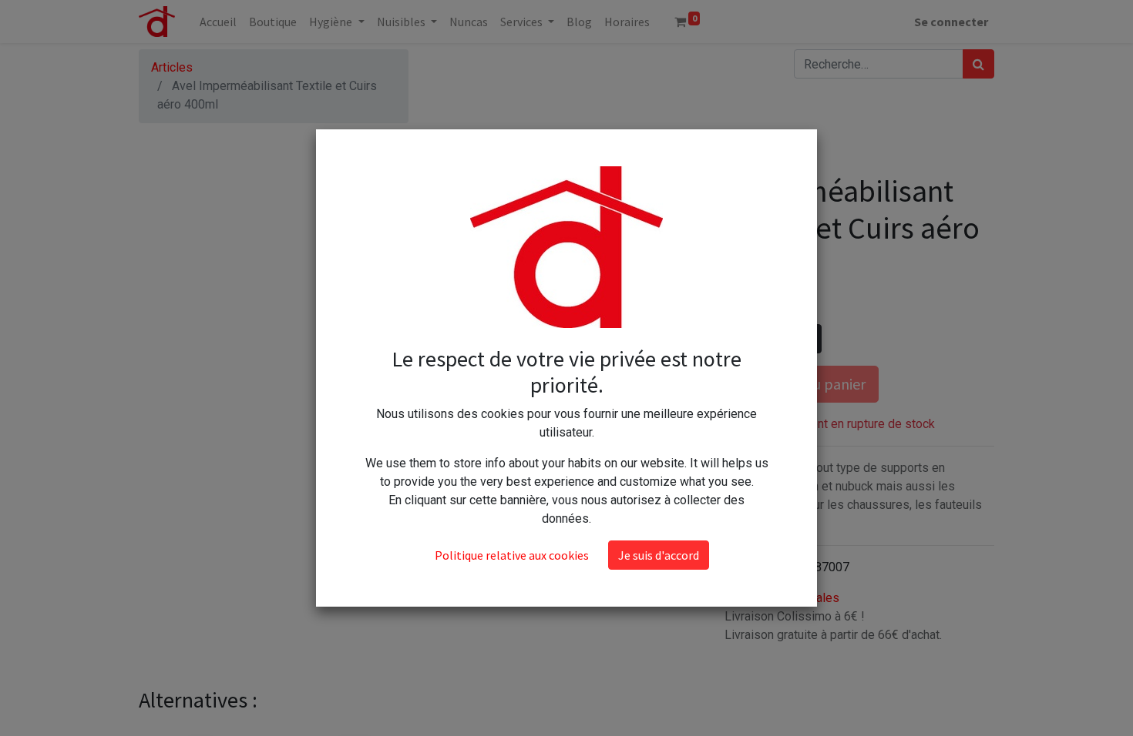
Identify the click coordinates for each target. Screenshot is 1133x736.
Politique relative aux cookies (512, 555)
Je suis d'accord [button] (658, 555)
